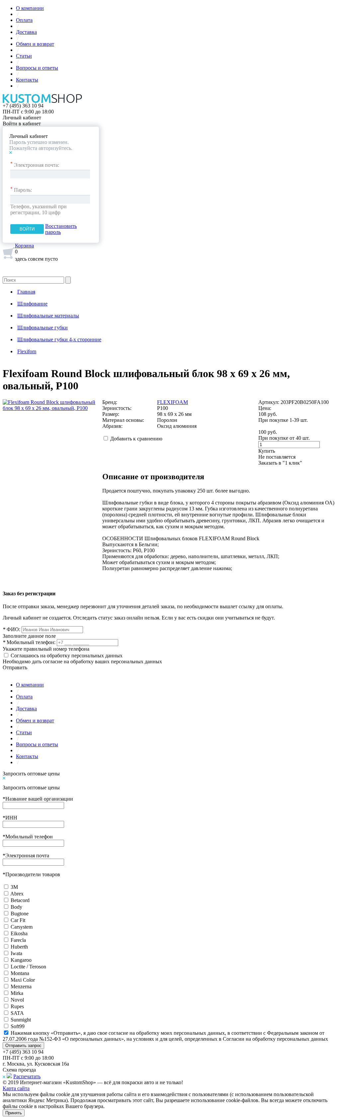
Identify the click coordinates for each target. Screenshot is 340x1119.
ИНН (10, 818)
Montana (20, 973)
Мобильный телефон (28, 836)
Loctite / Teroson (28, 966)
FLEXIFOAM (172, 402)
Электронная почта (26, 855)
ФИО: (11, 629)
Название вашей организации (38, 799)
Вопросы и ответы (37, 68)
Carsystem (22, 927)
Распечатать (27, 1076)
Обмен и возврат (35, 44)
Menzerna (21, 986)
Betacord (20, 900)
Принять (13, 1112)
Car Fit (18, 920)
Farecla (18, 940)
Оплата (24, 20)
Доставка (26, 32)
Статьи (24, 56)
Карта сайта (16, 1088)
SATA (17, 1013)
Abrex (17, 893)
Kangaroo (21, 960)
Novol (17, 1000)
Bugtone (20, 913)
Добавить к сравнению (136, 438)
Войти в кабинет (22, 123)
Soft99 (18, 1026)
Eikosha (19, 933)
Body (16, 907)
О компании (30, 8)
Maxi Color (23, 980)
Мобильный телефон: (29, 642)
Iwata (16, 953)
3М (14, 887)
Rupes (17, 1006)
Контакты (27, 80)
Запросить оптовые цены (31, 773)
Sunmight (21, 1019)
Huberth (19, 947)
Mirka (17, 993)
